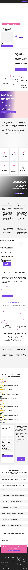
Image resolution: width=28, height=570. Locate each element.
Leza (20, 537)
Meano (21, 539)
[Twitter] (3, 565)
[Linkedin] (7, 565)
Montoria (5, 539)
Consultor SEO (4, 109)
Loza (19, 539)
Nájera (7, 539)
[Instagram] (2, 565)
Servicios (3, 445)
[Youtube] (5, 565)
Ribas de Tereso (10, 539)
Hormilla (23, 539)
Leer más (4, 422)
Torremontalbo (18, 537)
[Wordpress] (8, 565)
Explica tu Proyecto (4, 448)
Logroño (16, 539)
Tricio (17, 539)
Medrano (4, 540)
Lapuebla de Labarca (8, 537)
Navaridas (2, 537)
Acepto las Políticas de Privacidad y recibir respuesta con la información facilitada (6, 43)
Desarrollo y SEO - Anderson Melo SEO (5, 568)
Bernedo (7, 540)
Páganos (12, 537)
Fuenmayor (23, 537)
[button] (19, 1)
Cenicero (5, 537)
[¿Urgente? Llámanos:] (16, 36)
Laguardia (15, 537)
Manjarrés (13, 539)
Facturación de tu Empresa (10, 442)
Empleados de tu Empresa (4, 442)
